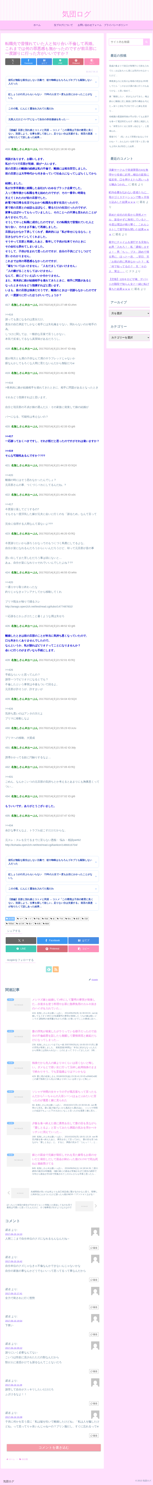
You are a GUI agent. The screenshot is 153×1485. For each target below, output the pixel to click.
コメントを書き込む (54, 1447)
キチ (21, 919)
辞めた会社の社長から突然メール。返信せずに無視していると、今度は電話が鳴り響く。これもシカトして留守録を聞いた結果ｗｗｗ (129, 224)
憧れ (69, 919)
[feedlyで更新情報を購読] (49, 969)
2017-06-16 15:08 (13, 1417)
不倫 (38, 919)
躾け (30, 924)
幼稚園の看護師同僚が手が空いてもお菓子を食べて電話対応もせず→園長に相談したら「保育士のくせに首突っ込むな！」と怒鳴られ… (129, 123)
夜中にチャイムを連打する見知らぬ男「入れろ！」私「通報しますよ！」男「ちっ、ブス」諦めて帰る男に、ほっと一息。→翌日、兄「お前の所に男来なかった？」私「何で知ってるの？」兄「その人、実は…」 (129, 257)
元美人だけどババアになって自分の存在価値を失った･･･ (38, 119)
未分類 (11, 919)
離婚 (47, 924)
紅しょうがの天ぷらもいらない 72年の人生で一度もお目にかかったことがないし (50, 96)
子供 (61, 919)
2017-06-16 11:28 (13, 1385)
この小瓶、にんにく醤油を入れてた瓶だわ (31, 108)
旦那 (86, 919)
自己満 (21, 924)
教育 (77, 919)
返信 (95, 1248)
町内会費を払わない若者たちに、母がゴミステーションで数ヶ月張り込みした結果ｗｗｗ (129, 197)
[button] (91, 61)
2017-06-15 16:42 (13, 1261)
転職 (38, 924)
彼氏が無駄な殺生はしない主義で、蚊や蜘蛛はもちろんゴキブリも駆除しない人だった (50, 82)
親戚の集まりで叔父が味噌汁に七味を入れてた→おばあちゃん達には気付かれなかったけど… (129, 71)
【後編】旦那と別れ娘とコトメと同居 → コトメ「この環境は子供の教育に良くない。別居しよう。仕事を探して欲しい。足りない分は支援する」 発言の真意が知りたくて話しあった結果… (50, 133)
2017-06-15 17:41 (13, 1293)
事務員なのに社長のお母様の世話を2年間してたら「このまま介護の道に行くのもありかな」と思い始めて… (129, 86)
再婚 (46, 919)
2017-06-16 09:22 (13, 1348)
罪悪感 (11, 924)
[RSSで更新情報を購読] (56, 969)
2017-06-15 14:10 (13, 1234)
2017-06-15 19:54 (13, 1321)
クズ (29, 919)
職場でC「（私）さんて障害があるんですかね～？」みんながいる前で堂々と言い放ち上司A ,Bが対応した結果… (129, 141)
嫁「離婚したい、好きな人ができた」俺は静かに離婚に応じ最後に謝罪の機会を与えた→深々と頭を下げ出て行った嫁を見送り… (129, 103)
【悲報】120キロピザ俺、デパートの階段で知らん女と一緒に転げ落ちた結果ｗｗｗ (129, 284)
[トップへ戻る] (149, 1480)
